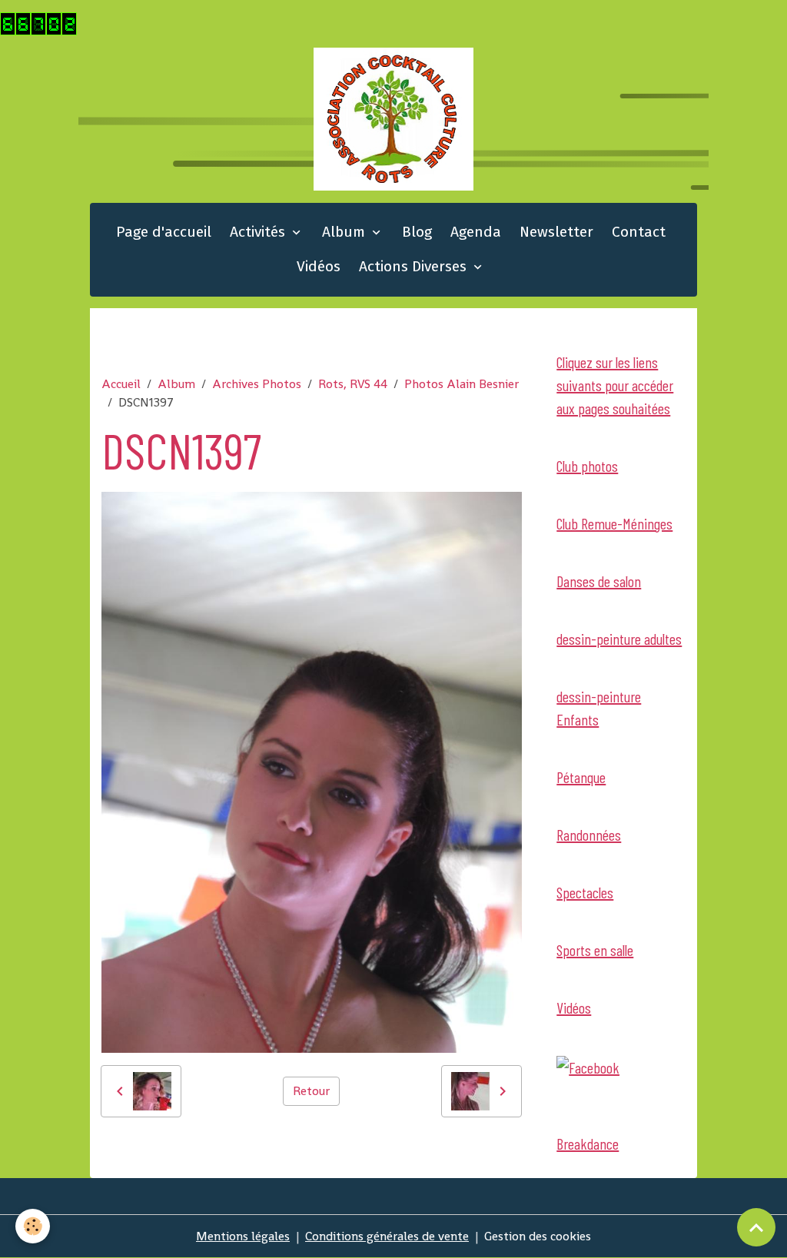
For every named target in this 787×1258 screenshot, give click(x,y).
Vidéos (318, 266)
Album (345, 232)
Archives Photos (256, 384)
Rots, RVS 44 (352, 384)
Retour (311, 1091)
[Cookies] (32, 1226)
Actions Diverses (414, 266)
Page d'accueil (163, 232)
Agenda (475, 232)
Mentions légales (243, 1236)
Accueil (121, 384)
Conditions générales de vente (387, 1236)
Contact (639, 232)
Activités (259, 232)
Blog (417, 232)
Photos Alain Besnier (461, 384)
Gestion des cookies (537, 1236)
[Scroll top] (756, 1227)
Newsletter (556, 232)
